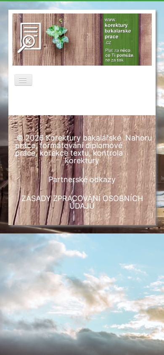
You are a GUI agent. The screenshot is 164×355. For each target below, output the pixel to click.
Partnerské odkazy (82, 179)
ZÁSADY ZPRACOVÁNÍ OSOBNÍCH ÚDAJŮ (82, 202)
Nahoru (138, 137)
